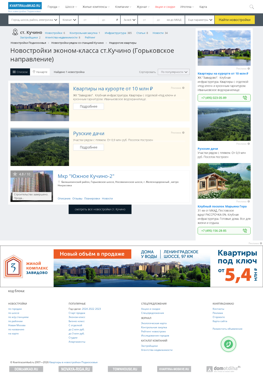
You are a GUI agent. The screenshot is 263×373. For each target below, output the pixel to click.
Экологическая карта (154, 323)
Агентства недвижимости (61, 37)
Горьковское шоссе (102, 182)
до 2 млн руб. (76, 329)
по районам (15, 321)
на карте (13, 333)
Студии (73, 337)
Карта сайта (220, 321)
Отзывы (77, 198)
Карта (203, 7)
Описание (64, 198)
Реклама (218, 313)
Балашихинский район (75, 182)
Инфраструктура (115, 33)
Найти (234, 19)
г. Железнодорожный (157, 182)
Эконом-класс (77, 317)
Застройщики (29, 37)
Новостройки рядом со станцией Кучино (77, 43)
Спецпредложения (152, 313)
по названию (16, 329)
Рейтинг (90, 37)
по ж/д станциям (18, 317)
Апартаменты (77, 341)
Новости (158, 33)
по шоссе (13, 313)
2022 (91, 309)
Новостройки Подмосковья (28, 43)
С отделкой (75, 325)
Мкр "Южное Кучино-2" (86, 176)
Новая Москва (16, 325)
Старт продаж (77, 313)
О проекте (219, 317)
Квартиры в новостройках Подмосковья (73, 362)
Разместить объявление (227, 328)
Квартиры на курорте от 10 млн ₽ (113, 88)
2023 (98, 309)
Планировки (92, 198)
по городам (15, 309)
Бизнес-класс (77, 321)
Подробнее (88, 106)
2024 (85, 309)
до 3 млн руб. (76, 333)
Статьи (140, 33)
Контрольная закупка (83, 33)
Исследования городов (155, 335)
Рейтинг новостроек (153, 331)
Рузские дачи (88, 133)
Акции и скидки (165, 7)
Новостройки (53, 33)
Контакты (218, 309)
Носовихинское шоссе (128, 182)
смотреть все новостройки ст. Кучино (100, 209)
